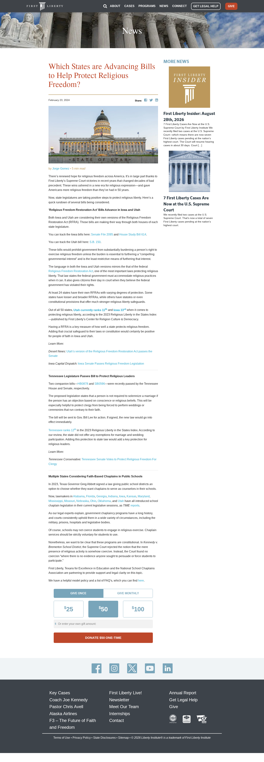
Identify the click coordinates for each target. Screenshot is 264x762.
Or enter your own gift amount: (77, 623)
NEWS (163, 6)
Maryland (144, 496)
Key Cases (59, 692)
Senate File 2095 (102, 234)
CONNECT (179, 6)
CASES (129, 6)
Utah (121, 500)
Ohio (93, 500)
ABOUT (115, 6)
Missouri (69, 500)
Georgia (101, 496)
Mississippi (55, 500)
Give (173, 706)
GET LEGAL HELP (205, 6)
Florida (90, 496)
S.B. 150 (95, 242)
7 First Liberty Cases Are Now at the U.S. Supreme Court (186, 203)
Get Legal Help (183, 699)
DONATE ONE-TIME (103, 638)
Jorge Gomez (60, 168)
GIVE (231, 6)
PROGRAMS (147, 6)
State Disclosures (104, 737)
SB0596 (99, 383)
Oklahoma (104, 500)
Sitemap (123, 737)
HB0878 (83, 383)
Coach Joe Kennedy (68, 699)
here (141, 580)
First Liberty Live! (125, 692)
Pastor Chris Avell (66, 706)
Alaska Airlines (63, 713)
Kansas (131, 496)
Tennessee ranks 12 (62, 430)
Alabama (79, 496)
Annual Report (182, 692)
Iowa (122, 496)
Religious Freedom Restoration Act (70, 271)
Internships (119, 713)
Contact (116, 720)
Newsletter (119, 699)
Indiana (113, 496)
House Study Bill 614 (132, 234)
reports (135, 505)
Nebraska (82, 500)
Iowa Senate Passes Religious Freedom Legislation (111, 363)
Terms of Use (61, 737)
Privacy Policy (82, 737)
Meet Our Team (124, 706)
